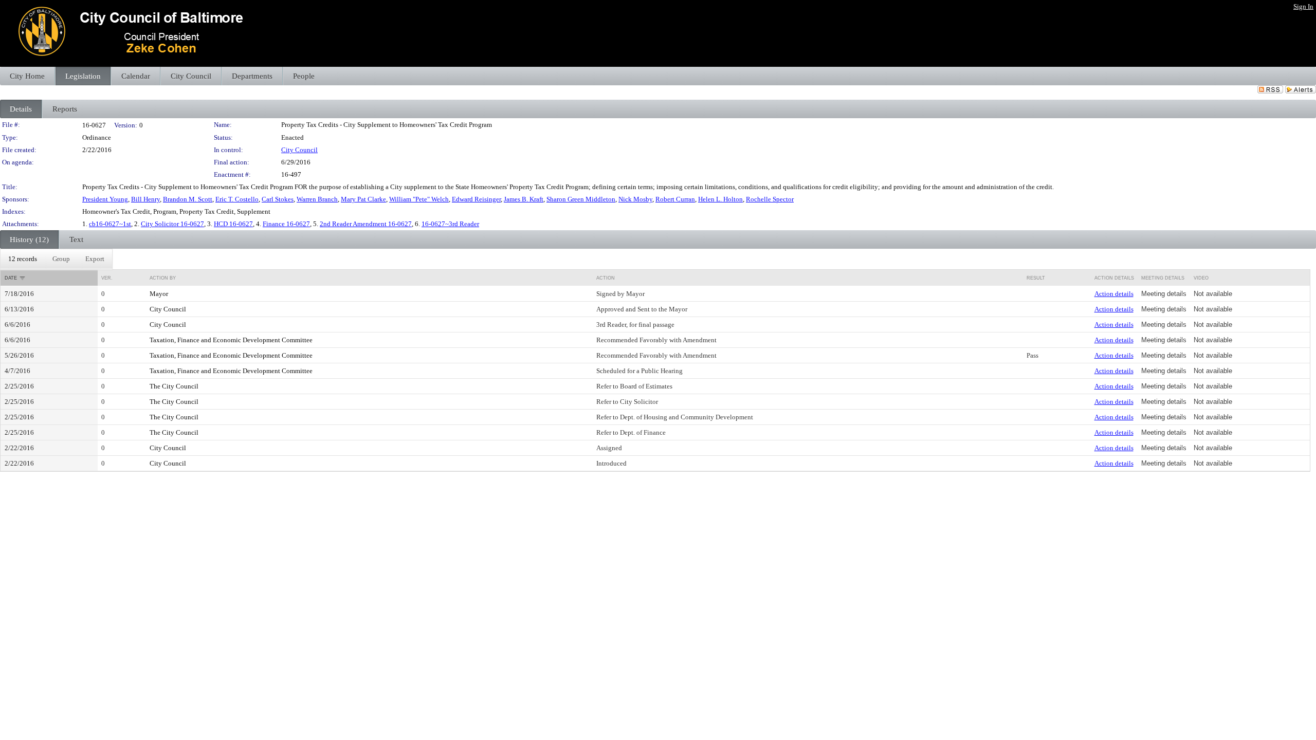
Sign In (1303, 6)
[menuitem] (23, 259)
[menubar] (56, 259)
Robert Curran (675, 199)
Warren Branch (317, 199)
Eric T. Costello (237, 199)
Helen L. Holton (720, 199)
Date (11, 278)
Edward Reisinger (476, 199)
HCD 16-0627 (233, 224)
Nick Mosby (635, 199)
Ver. (107, 278)
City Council (299, 150)
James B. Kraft (523, 199)
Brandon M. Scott (187, 199)
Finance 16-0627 (286, 224)
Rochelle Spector (770, 199)
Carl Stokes (278, 199)
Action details (1114, 294)
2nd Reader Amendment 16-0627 (366, 224)
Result (1036, 278)
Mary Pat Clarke (363, 199)
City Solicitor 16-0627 (172, 224)
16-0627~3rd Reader (450, 224)
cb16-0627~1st (110, 224)
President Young (105, 199)
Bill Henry (145, 199)
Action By (163, 278)
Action (605, 278)
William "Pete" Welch (419, 199)
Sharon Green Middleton (580, 199)
